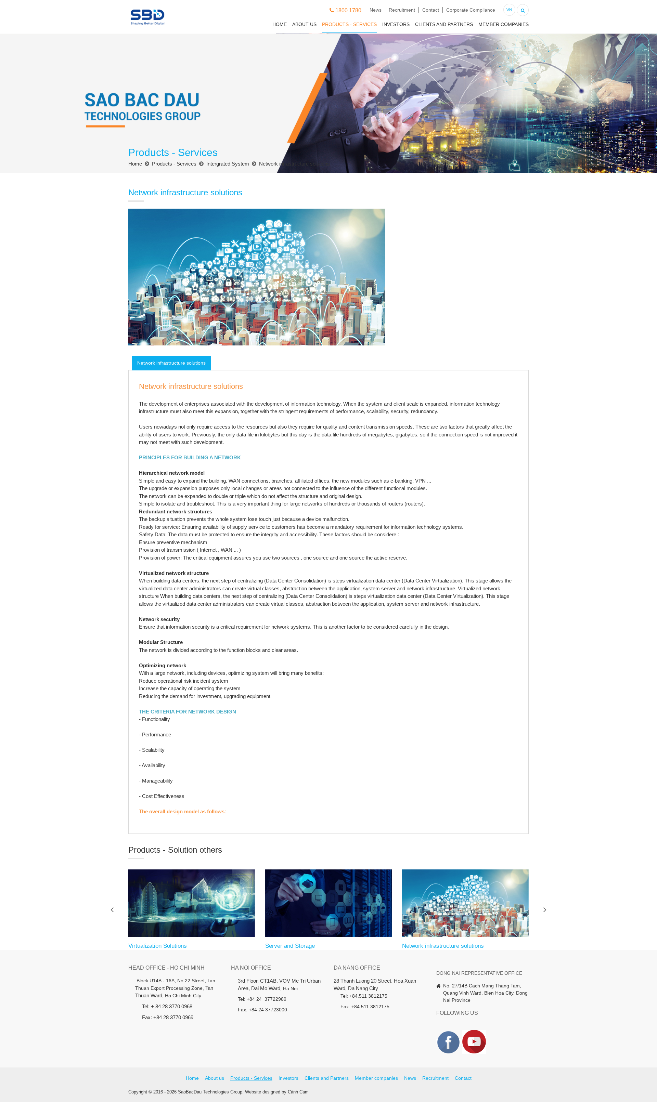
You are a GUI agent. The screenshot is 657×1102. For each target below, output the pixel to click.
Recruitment (402, 10)
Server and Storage (290, 946)
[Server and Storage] (328, 903)
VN (509, 10)
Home (279, 24)
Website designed (262, 1091)
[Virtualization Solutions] (191, 903)
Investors (396, 24)
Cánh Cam (298, 1091)
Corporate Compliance (470, 10)
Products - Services (349, 24)
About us (304, 24)
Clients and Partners (444, 24)
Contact (430, 10)
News (376, 10)
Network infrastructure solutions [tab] (171, 363)
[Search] (523, 9)
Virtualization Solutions (157, 946)
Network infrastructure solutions (443, 946)
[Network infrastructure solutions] (465, 903)
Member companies (503, 24)
